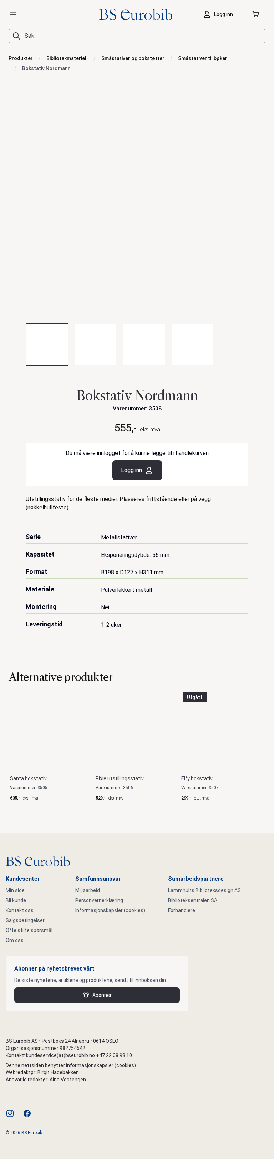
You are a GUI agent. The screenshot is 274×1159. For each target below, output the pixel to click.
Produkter (21, 58)
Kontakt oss (20, 910)
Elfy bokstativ (197, 778)
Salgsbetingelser (25, 920)
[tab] (47, 344)
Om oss (15, 940)
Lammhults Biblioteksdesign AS (204, 890)
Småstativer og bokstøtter (132, 58)
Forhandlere (181, 910)
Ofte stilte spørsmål (29, 930)
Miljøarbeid (87, 890)
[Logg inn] (220, 14)
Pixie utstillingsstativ (120, 778)
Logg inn (131, 470)
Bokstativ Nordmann (46, 68)
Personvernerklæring (99, 900)
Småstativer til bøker (202, 58)
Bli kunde (16, 900)
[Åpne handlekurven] (256, 14)
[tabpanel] (137, 206)
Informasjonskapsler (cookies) (110, 910)
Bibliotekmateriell (67, 58)
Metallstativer (119, 537)
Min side (15, 890)
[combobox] (137, 36)
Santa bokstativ (28, 778)
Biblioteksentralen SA (192, 900)
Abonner (102, 995)
